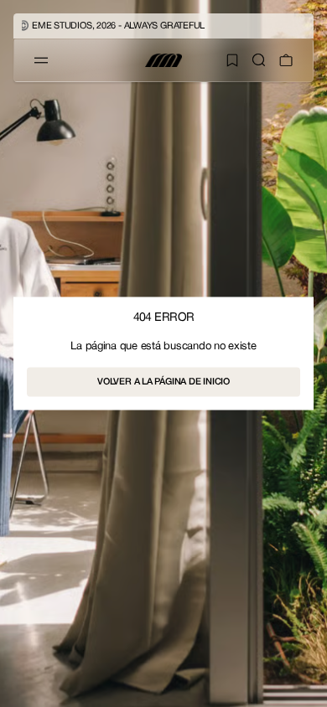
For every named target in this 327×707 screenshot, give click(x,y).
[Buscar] (259, 60)
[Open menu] (41, 60)
